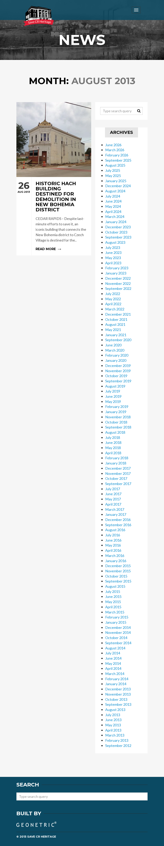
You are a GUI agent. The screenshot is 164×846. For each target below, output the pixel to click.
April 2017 (113, 504)
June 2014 (113, 658)
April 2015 (113, 607)
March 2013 (114, 735)
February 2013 (116, 740)
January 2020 (115, 360)
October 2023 (116, 232)
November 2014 (118, 632)
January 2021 (115, 335)
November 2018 (118, 417)
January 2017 (115, 514)
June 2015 (113, 596)
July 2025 (112, 170)
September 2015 (118, 581)
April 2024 (113, 211)
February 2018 (116, 458)
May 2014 (113, 663)
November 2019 (118, 371)
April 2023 (113, 263)
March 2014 (114, 673)
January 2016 (115, 561)
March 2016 (114, 555)
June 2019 (113, 396)
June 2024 (113, 201)
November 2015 (118, 571)
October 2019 (116, 376)
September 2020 (118, 340)
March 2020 (114, 350)
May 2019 (113, 401)
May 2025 (113, 175)
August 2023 (115, 242)
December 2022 (118, 278)
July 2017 (112, 489)
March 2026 (114, 150)
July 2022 (112, 293)
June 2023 (113, 252)
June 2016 (113, 540)
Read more (53, 216)
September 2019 (118, 381)
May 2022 (113, 299)
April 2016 (113, 550)
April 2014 (113, 668)
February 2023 (116, 268)
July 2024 (112, 196)
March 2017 (114, 509)
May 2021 (113, 329)
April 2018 (113, 453)
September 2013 (118, 704)
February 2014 (116, 679)
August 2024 (115, 191)
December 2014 (118, 627)
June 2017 (113, 494)
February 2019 (116, 406)
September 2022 (118, 288)
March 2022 (114, 309)
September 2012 (118, 745)
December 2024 (118, 186)
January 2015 (115, 622)
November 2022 (118, 283)
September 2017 (118, 483)
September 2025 (118, 160)
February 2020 (116, 355)
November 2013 (118, 694)
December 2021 (118, 314)
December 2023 (118, 227)
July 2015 (112, 591)
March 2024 (114, 216)
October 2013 (116, 699)
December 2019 (118, 365)
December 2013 (118, 689)
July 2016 (112, 535)
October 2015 (116, 576)
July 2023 (112, 247)
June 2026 (113, 145)
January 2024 (115, 222)
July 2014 (112, 653)
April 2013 (113, 730)
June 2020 (113, 345)
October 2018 (116, 422)
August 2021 (115, 324)
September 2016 (118, 525)
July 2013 (112, 715)
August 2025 (115, 165)
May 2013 (113, 725)
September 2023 (118, 237)
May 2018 (113, 447)
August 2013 (115, 709)
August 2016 (115, 530)
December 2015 (118, 566)
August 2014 (115, 648)
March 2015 (114, 612)
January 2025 (115, 181)
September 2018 (118, 427)
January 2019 (115, 412)
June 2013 (113, 720)
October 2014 (116, 637)
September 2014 (118, 643)
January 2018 (115, 463)
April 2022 (113, 304)
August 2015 (115, 586)
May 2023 (113, 257)
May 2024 (113, 206)
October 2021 (116, 319)
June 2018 (113, 442)
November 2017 (118, 473)
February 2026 (116, 155)
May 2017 (113, 499)
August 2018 (115, 432)
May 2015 (113, 601)
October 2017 (116, 478)
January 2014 (115, 684)
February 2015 (116, 617)
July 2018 (112, 437)
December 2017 (118, 468)
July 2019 (112, 391)
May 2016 (113, 545)
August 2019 (115, 386)
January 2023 (115, 273)
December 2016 (118, 519)
